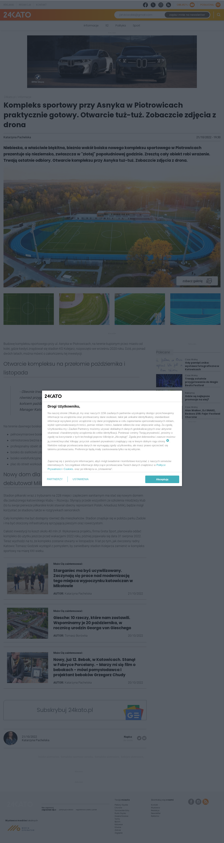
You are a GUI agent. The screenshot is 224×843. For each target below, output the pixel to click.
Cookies (68, 468)
